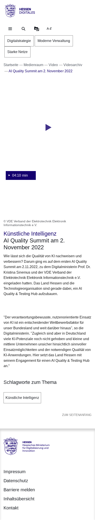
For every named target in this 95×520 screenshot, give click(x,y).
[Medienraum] (36, 29)
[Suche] (23, 29)
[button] (47, 133)
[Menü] (10, 29)
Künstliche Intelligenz (22, 398)
